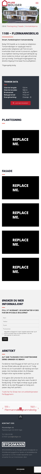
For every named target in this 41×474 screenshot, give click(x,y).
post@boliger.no (14, 437)
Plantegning (12, 26)
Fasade (21, 26)
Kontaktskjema (31, 26)
